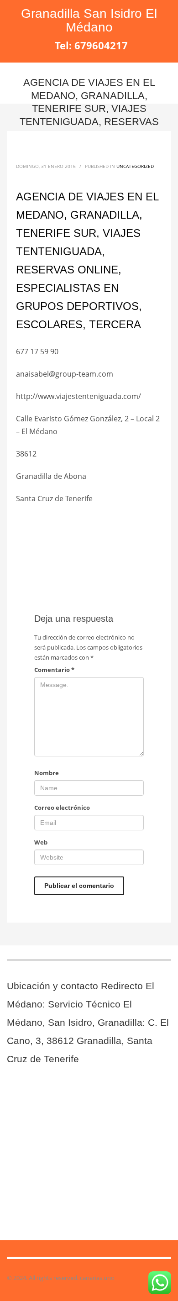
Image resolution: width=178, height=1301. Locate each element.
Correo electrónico (62, 807)
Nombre (46, 773)
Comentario (54, 670)
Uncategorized (135, 166)
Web (40, 842)
